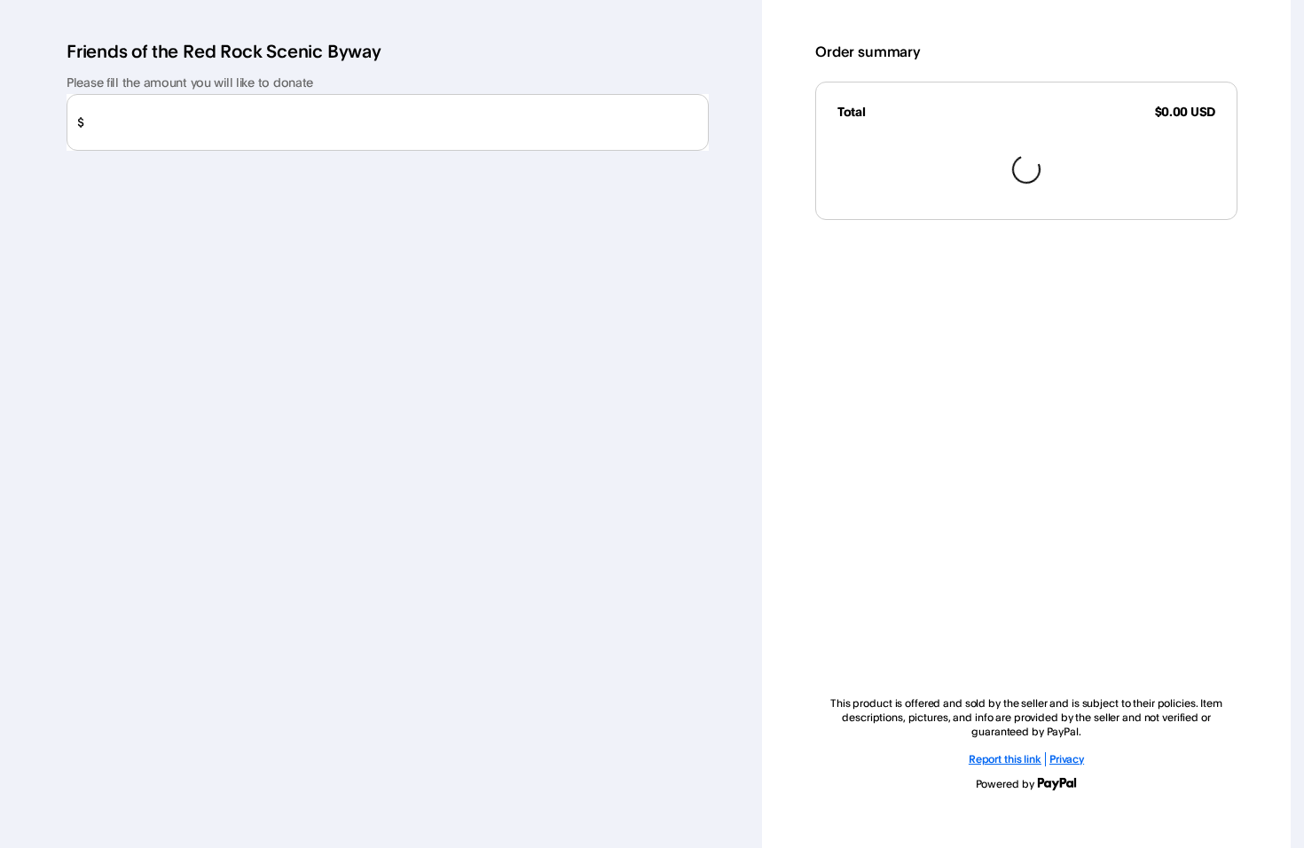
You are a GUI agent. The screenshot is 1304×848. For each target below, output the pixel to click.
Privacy (1066, 759)
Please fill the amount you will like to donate (190, 82)
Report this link (1005, 759)
